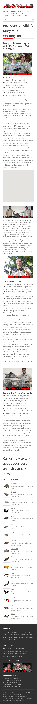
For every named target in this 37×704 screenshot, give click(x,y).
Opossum (14, 500)
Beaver (13, 557)
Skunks (13, 508)
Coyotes (13, 573)
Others (13, 614)
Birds (12, 581)
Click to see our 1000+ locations (15, 654)
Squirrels (13, 492)
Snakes (13, 598)
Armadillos (14, 549)
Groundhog (14, 541)
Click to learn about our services (15, 648)
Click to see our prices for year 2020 (16, 651)
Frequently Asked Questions (13, 656)
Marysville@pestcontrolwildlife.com (17, 11)
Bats (12, 589)
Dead (12, 606)
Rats (12, 516)
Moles (13, 532)
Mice (12, 524)
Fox (12, 565)
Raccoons (14, 484)
